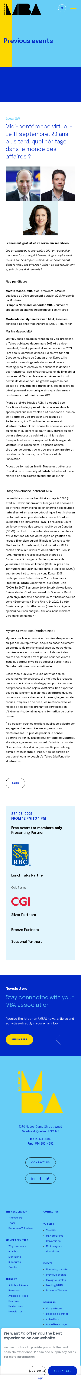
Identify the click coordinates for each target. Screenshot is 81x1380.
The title (51, 1230)
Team (11, 1223)
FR (62, 9)
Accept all (62, 1371)
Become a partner (57, 1314)
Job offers (52, 1319)
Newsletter (15, 1312)
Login (40, 1378)
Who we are (15, 1218)
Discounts (14, 1262)
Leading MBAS (54, 1285)
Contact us (40, 1163)
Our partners (54, 1309)
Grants (12, 1267)
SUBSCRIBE (19, 1040)
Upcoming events (57, 1269)
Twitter (48, 1178)
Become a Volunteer (20, 1228)
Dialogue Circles (56, 1280)
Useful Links (15, 1306)
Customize (38, 1371)
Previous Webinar (56, 1291)
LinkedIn (33, 1178)
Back (15, 783)
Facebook (40, 1178)
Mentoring (14, 1257)
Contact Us (51, 1212)
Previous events (56, 1275)
